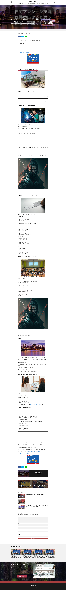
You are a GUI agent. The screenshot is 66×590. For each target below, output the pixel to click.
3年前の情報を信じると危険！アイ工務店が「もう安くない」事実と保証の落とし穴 (38, 557)
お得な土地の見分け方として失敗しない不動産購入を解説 (35, 494)
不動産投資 (32, 23)
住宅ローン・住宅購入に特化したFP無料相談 (27, 50)
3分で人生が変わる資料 (22, 576)
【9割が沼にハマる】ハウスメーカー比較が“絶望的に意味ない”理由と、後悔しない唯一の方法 (33, 3)
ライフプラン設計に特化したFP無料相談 (23, 52)
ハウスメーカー (26, 23)
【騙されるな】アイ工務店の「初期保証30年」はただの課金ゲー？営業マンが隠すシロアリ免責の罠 (27, 557)
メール (19, 526)
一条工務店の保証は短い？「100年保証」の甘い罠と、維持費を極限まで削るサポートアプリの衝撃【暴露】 (49, 557)
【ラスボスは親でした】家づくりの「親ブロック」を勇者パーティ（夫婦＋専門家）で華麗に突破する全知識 (37, 506)
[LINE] (26, 36)
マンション (29, 23)
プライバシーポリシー (33, 585)
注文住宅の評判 (19, 3)
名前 (18, 523)
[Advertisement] (33, 10)
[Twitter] (22, 36)
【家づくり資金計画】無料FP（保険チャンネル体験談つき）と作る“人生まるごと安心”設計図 (37, 500)
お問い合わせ (46, 3)
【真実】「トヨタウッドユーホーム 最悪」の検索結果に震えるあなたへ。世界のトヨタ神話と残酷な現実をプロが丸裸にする (16, 557)
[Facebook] (19, 36)
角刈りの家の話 (33, 1)
